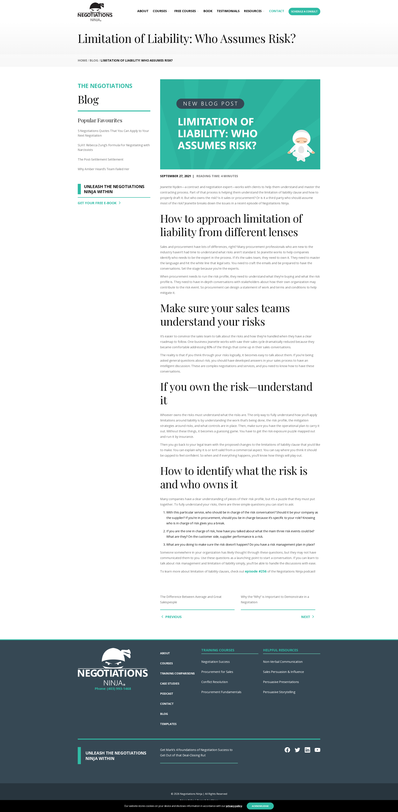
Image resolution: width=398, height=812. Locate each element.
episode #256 (256, 571)
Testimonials (228, 11)
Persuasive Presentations (281, 682)
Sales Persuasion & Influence (283, 672)
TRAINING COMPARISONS (177, 673)
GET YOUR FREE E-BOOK (98, 202)
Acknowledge (260, 806)
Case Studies (169, 683)
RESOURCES (252, 11)
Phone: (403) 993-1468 (113, 688)
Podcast (166, 693)
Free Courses (185, 11)
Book (207, 11)
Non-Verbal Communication (283, 662)
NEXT (306, 616)
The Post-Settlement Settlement (100, 159)
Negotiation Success (215, 662)
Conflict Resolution (214, 682)
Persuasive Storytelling (279, 692)
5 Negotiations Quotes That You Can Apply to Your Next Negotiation (113, 133)
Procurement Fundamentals (221, 692)
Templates (168, 724)
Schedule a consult (304, 11)
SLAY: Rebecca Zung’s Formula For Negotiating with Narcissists (114, 147)
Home (82, 60)
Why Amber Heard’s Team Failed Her (103, 169)
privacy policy (234, 806)
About (142, 11)
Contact (276, 11)
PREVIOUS (173, 616)
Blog (94, 60)
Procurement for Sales (217, 672)
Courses (160, 11)
